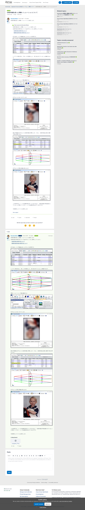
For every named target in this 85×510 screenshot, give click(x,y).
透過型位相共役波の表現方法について (22, 32)
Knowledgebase (17, 2)
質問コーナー (31, 6)
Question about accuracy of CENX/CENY (66, 56)
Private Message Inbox (25, 494)
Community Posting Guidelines (33, 482)
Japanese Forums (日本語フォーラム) (19, 6)
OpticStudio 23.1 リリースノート (64, 29)
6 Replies (59, 54)
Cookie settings (44, 482)
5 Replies (59, 49)
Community (7, 6)
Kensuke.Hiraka (14, 18)
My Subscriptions (24, 496)
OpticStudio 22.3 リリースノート (64, 32)
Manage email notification (26, 492)
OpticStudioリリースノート (62, 21)
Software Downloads (41, 496)
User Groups (45, 2)
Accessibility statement (53, 482)
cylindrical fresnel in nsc (62, 42)
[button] (67, 2)
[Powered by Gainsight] (42, 480)
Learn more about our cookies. (65, 501)
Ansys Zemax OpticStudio (42, 492)
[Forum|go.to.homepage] (8, 2)
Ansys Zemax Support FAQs (35, 2)
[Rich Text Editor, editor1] (29, 463)
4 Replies (59, 58)
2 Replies (59, 44)
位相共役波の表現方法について (20, 30)
